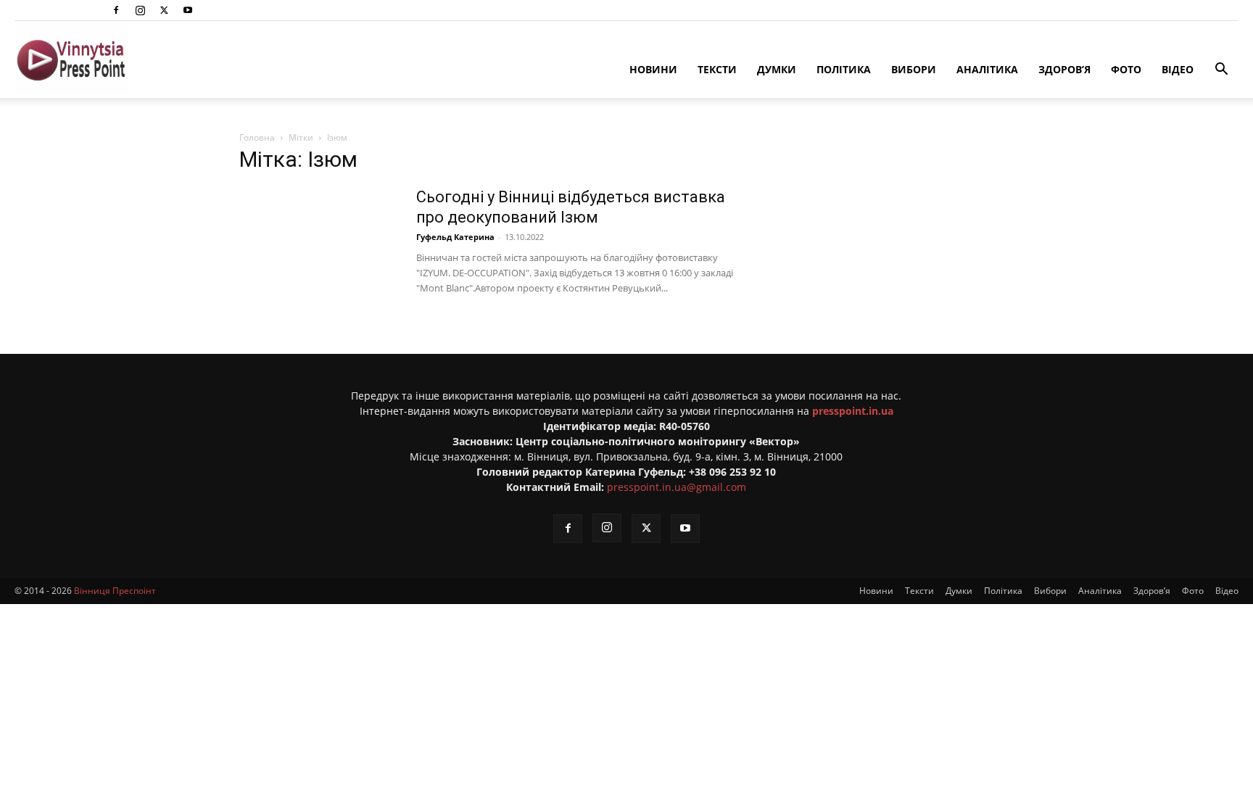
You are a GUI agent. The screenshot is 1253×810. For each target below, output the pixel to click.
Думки (776, 69)
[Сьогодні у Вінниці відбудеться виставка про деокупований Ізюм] (318, 241)
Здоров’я (1064, 69)
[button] (1221, 71)
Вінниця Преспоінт (115, 590)
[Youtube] (188, 10)
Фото (1126, 69)
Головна (257, 137)
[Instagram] (140, 10)
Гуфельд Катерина (455, 236)
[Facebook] (116, 10)
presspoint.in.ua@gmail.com (676, 487)
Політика (843, 69)
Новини (653, 69)
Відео (1178, 69)
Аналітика (987, 69)
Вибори (913, 69)
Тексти (717, 69)
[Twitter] (164, 10)
